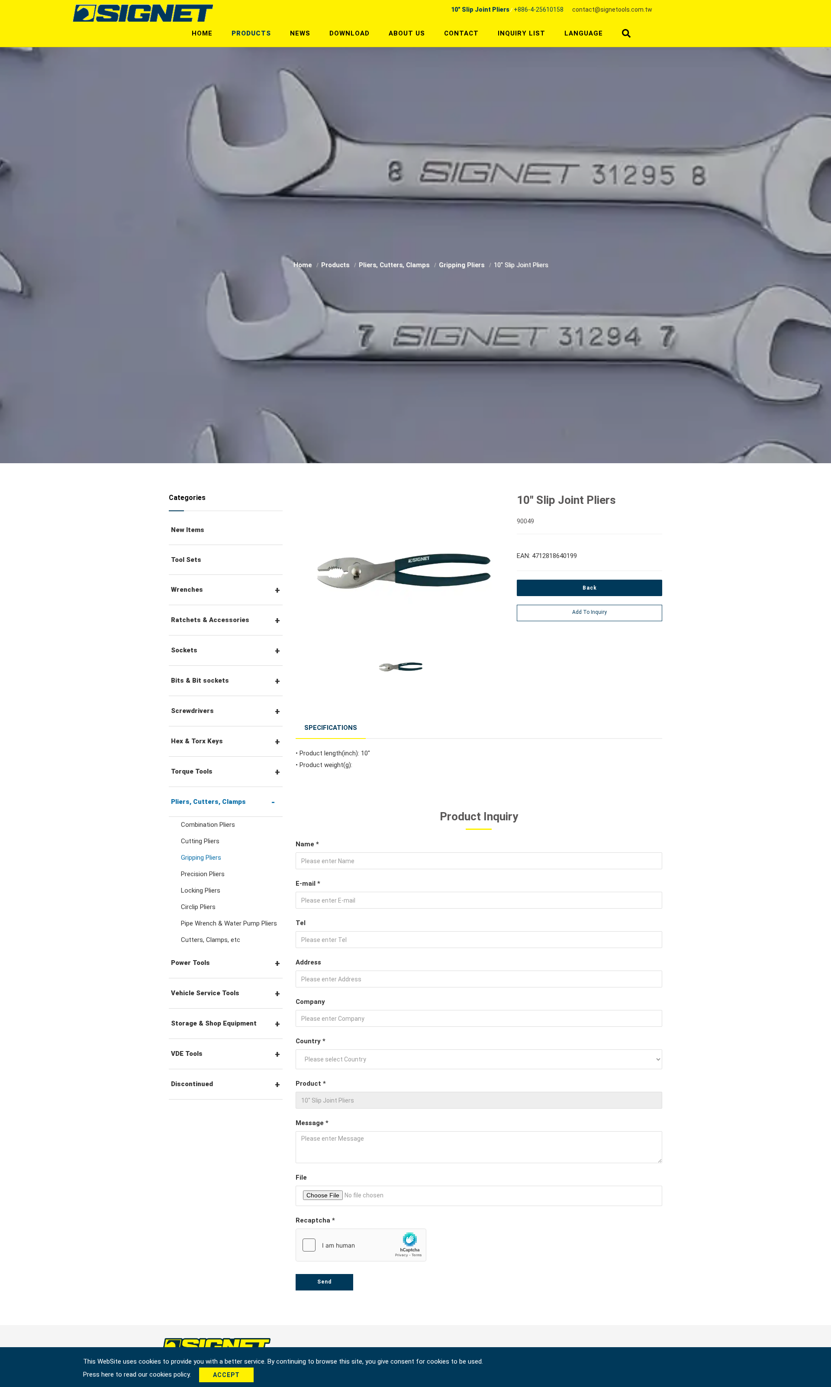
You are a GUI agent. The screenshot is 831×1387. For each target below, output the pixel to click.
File (301, 1177)
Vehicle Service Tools (205, 993)
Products (251, 33)
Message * (312, 1123)
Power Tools (190, 963)
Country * (310, 1041)
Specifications (330, 728)
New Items (187, 530)
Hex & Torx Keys (197, 741)
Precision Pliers (203, 874)
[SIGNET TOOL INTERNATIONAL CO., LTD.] (143, 12)
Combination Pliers (208, 825)
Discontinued (192, 1084)
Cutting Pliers (200, 841)
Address (308, 962)
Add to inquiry (589, 612)
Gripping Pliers (462, 265)
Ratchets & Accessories (210, 620)
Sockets (184, 650)
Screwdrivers (192, 711)
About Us (407, 33)
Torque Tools (192, 771)
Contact (461, 33)
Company (310, 1002)
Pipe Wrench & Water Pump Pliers (229, 923)
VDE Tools (187, 1054)
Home (202, 33)
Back (590, 588)
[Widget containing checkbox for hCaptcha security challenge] (361, 1245)
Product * (311, 1083)
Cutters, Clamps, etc (210, 940)
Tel (301, 923)
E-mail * (308, 883)
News (300, 33)
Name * (307, 844)
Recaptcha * (315, 1220)
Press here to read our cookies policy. (138, 1374)
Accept (226, 1374)
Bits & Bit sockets (200, 680)
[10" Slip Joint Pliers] (400, 569)
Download (349, 33)
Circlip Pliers (198, 907)
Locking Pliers (200, 890)
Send (324, 1282)
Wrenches (187, 590)
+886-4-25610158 (539, 9)
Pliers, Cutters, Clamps (395, 265)
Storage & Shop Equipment (214, 1023)
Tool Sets (186, 560)
